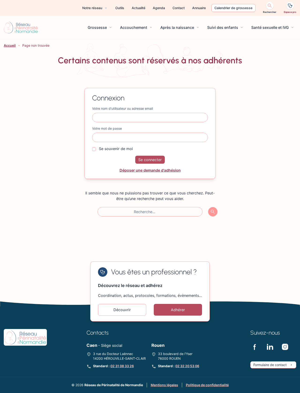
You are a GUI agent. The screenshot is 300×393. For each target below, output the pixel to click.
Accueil (10, 45)
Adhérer (178, 309)
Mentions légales (164, 385)
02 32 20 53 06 (187, 366)
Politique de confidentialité (207, 385)
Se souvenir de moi (115, 148)
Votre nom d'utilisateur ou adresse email (122, 108)
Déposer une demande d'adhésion (150, 170)
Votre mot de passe (107, 128)
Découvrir (122, 309)
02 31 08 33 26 (122, 366)
